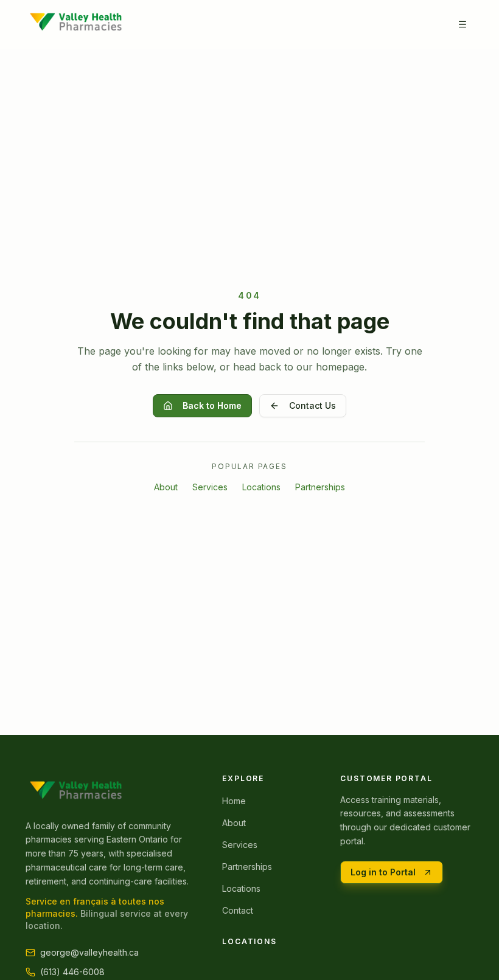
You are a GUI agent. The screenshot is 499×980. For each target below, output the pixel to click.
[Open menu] (462, 24)
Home (234, 801)
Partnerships (320, 487)
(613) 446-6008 (72, 972)
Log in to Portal (383, 872)
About (166, 487)
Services (210, 487)
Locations (261, 487)
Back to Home (212, 405)
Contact (237, 910)
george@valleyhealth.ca (89, 952)
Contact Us (312, 405)
